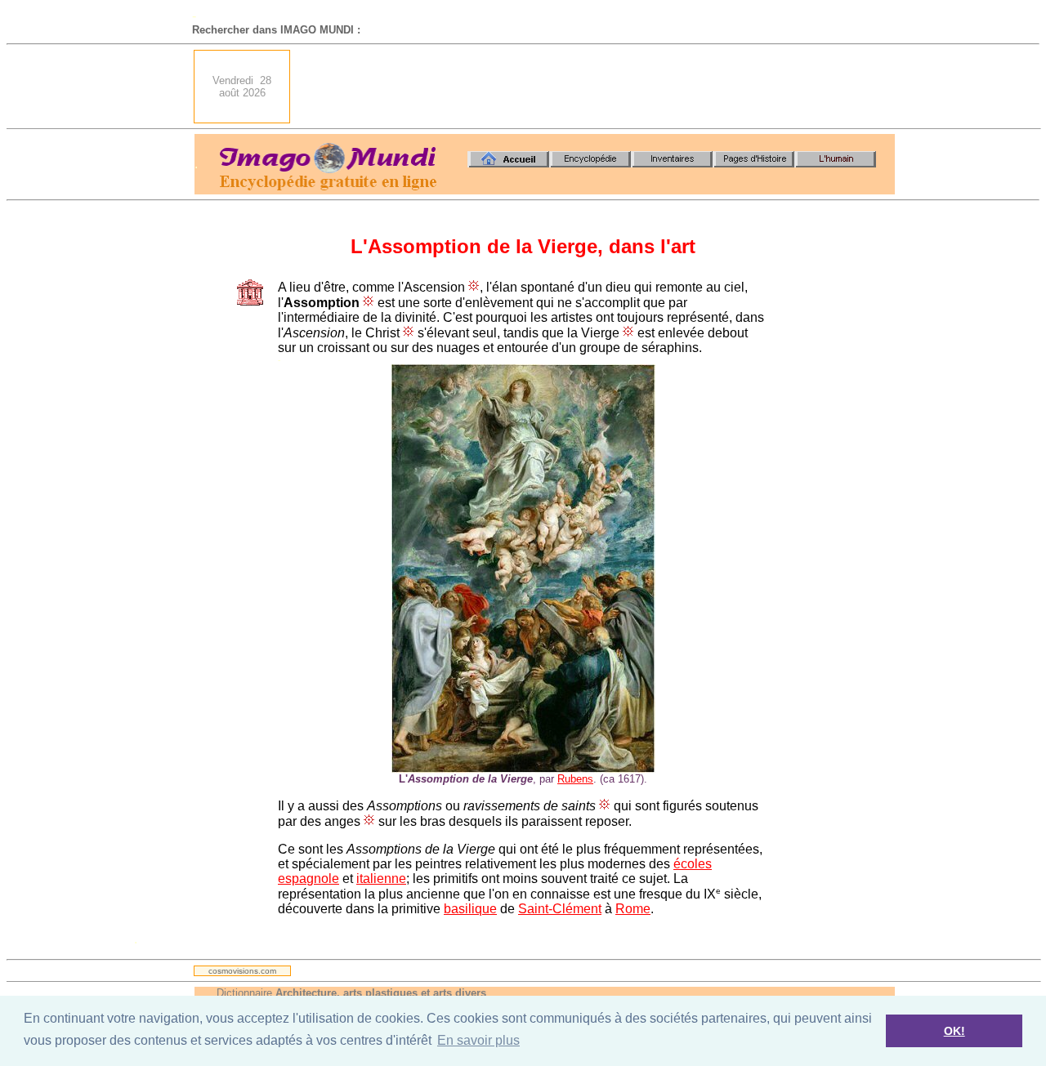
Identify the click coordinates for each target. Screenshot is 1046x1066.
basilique (470, 909)
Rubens (575, 779)
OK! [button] (954, 1030)
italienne (381, 878)
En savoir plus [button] (478, 1040)
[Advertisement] (597, 86)
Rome (632, 909)
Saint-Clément (559, 909)
